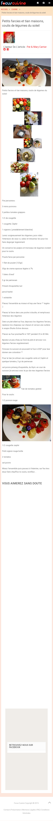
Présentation (16, 810)
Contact (7, 810)
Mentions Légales (29, 810)
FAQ (38, 810)
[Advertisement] (26, 597)
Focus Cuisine (19, 803)
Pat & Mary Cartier (37, 46)
